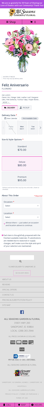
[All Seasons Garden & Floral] (22, 16)
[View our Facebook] (22, 313)
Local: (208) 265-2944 (22, 330)
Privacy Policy (11, 394)
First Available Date (30, 118)
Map (23, 404)
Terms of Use (22, 398)
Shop (12, 22)
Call (8, 404)
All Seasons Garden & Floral (22, 365)
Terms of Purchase (28, 394)
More (5, 102)
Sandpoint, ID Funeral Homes (15, 382)
